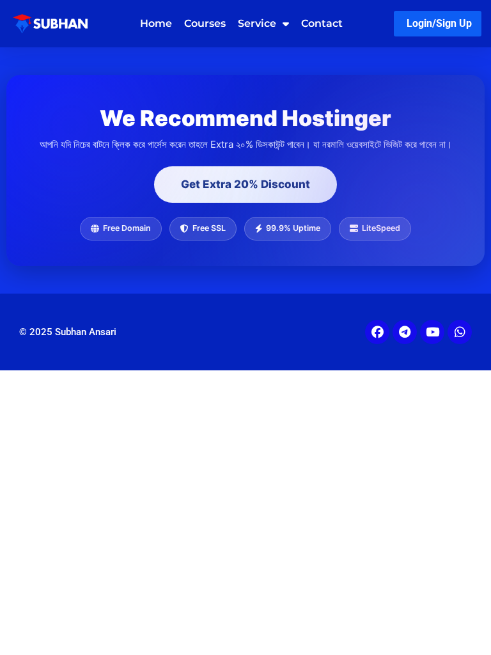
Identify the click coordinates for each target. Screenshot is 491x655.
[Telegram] (405, 332)
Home (156, 23)
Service (257, 23)
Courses (205, 23)
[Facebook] (377, 332)
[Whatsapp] (460, 332)
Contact (322, 23)
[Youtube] (432, 332)
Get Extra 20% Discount (245, 184)
